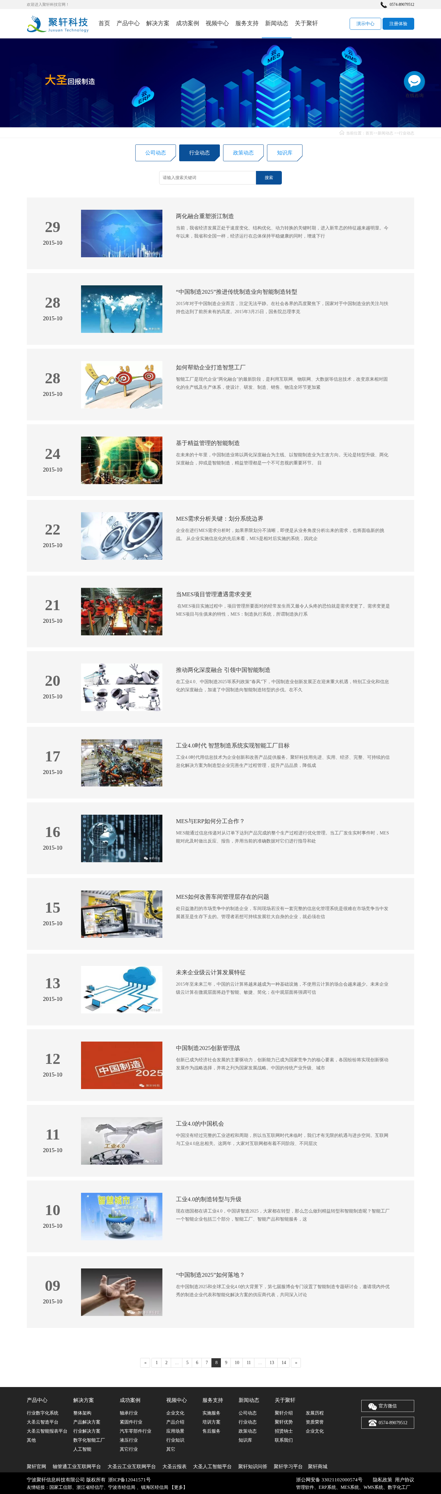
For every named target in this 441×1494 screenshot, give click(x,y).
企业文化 (175, 1413)
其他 (31, 1440)
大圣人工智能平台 (212, 1466)
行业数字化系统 (42, 1413)
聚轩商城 (317, 1466)
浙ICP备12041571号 (129, 1479)
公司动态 (155, 152)
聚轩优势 (284, 1422)
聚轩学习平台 (288, 1466)
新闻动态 (276, 23)
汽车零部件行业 (135, 1431)
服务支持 (247, 23)
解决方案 (157, 23)
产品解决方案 (86, 1422)
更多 (178, 1487)
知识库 (284, 152)
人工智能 (82, 1449)
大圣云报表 (174, 1466)
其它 (170, 1449)
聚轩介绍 (284, 1413)
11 (249, 1362)
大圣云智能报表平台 (47, 1431)
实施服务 (211, 1413)
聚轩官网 (36, 1466)
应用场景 (175, 1431)
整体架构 (82, 1413)
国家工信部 (60, 1487)
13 (272, 1362)
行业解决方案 (86, 1431)
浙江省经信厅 (90, 1487)
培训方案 (211, 1422)
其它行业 (129, 1449)
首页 (104, 23)
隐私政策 (382, 1479)
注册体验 (398, 23)
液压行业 (129, 1440)
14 (284, 1362)
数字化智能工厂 (89, 1440)
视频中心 (217, 23)
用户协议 (404, 1479)
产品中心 (128, 23)
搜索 (269, 177)
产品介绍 (175, 1422)
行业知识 (175, 1440)
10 (237, 1362)
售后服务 (211, 1431)
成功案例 (187, 23)
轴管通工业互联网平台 (77, 1466)
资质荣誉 (315, 1422)
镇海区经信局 (154, 1487)
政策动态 (243, 152)
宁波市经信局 (122, 1487)
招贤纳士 (284, 1431)
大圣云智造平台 (42, 1422)
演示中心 (365, 23)
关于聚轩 (306, 23)
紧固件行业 (131, 1422)
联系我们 (284, 1440)
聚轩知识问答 (252, 1466)
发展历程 (315, 1413)
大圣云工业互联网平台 (132, 1466)
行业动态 (406, 133)
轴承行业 (129, 1413)
